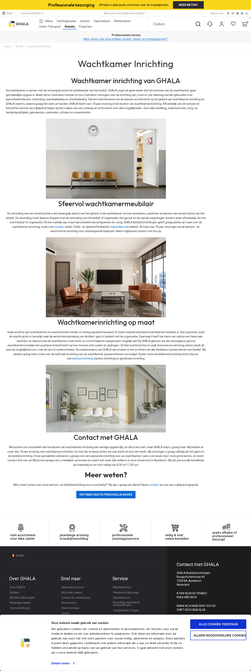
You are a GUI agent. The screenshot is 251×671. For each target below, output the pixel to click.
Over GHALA (17, 587)
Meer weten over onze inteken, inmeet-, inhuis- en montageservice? (125, 39)
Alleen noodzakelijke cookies (220, 635)
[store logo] (18, 24)
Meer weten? (188, 4)
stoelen (59, 226)
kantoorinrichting (82, 358)
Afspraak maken (20, 602)
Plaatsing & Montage (126, 592)
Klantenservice (122, 587)
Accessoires (68, 602)
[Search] (198, 24)
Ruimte (19, 46)
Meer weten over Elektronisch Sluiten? (124, 13)
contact (154, 484)
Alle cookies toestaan (218, 624)
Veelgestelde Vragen (126, 610)
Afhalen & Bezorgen (22, 597)
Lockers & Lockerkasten (76, 597)
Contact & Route (20, 608)
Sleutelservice (121, 597)
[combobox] (176, 24)
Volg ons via (216, 13)
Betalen (14, 592)
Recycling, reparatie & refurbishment (126, 604)
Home (7, 46)
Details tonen (60, 663)
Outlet (65, 613)
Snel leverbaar (70, 608)
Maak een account (72, 587)
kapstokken (118, 226)
